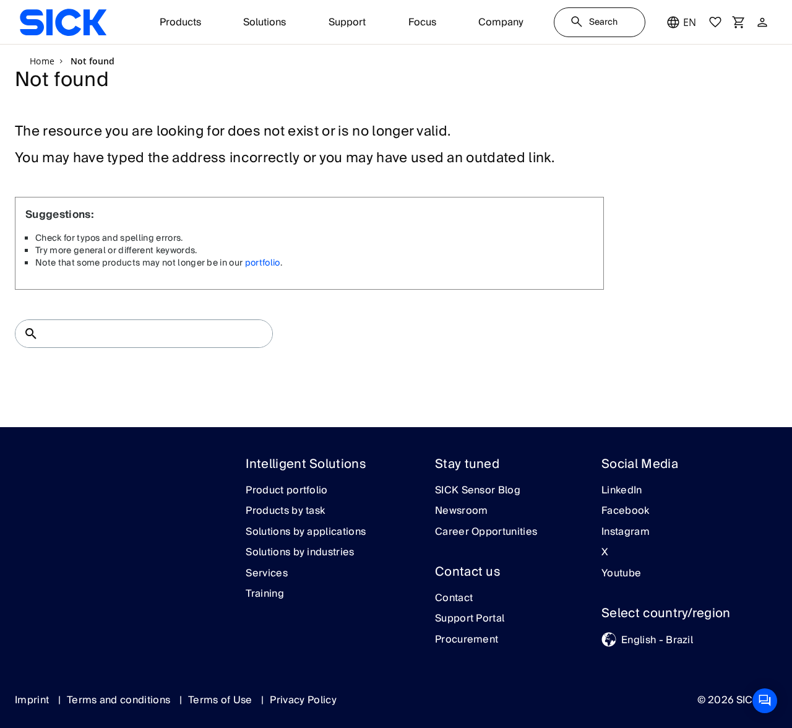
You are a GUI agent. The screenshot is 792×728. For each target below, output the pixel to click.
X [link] (604, 553)
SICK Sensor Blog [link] (477, 491)
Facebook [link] (625, 511)
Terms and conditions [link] (120, 700)
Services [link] (267, 574)
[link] (63, 22)
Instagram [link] (625, 532)
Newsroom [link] (461, 511)
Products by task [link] (285, 511)
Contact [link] (454, 599)
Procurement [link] (467, 640)
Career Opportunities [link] (486, 532)
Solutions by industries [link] (300, 553)
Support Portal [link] (469, 619)
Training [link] (265, 594)
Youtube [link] (621, 574)
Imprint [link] (33, 700)
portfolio (262, 263)
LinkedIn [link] (621, 491)
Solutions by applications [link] (306, 532)
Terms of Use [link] (221, 700)
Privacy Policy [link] (303, 700)
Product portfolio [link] (286, 491)
